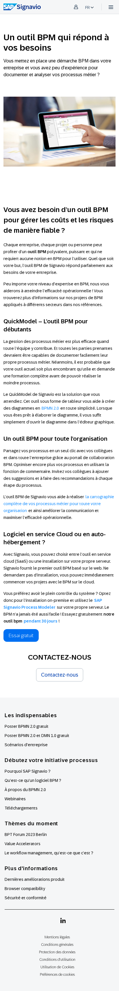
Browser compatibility (25, 888)
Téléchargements (21, 808)
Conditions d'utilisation (57, 959)
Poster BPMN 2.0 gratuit (27, 726)
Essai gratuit (21, 635)
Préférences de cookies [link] (57, 974)
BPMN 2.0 (50, 408)
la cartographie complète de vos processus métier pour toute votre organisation (58, 503)
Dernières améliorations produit (35, 879)
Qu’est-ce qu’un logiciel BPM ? (33, 780)
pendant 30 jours (40, 621)
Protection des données (57, 952)
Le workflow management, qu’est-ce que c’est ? (49, 853)
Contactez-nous (59, 675)
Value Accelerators (22, 843)
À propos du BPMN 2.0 (25, 789)
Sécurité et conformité (26, 897)
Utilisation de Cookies (57, 967)
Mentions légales (57, 937)
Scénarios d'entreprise (26, 744)
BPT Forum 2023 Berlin (26, 834)
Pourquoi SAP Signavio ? (28, 771)
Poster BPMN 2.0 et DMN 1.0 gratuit (37, 735)
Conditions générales (57, 944)
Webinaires (15, 799)
